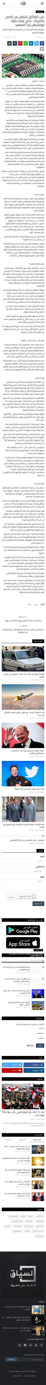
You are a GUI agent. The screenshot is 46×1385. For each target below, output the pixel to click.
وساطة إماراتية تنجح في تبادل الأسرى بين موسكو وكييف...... (16, 968)
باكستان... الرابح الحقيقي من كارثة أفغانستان (27, 840)
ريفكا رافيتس (17, 1231)
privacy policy (17, 1375)
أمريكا (29, 604)
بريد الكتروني (40, 866)
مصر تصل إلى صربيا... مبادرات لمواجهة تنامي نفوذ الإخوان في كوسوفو (23, 630)
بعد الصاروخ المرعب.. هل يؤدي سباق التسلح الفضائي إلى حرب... (24, 713)
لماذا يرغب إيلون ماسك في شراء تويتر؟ (29, 788)
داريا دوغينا (39, 1236)
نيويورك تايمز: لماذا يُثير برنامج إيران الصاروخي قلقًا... (19, 1003)
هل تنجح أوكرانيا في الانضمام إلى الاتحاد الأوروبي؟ (17, 1308)
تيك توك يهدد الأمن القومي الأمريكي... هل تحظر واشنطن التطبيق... (16, 1318)
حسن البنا (7, 1226)
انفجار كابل (29, 1221)
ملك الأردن (39, 1216)
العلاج (23, 1216)
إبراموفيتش (39, 1221)
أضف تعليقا (38, 903)
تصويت (40, 1045)
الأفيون (27, 1231)
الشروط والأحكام (29, 1375)
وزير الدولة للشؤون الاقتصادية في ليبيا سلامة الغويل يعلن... (17, 1171)
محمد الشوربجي (17, 1221)
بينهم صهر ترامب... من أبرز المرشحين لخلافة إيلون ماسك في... (16, 1329)
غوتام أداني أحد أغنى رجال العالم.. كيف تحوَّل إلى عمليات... (17, 1182)
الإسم (42, 856)
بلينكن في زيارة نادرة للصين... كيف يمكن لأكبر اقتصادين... (16, 991)
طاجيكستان (17, 1226)
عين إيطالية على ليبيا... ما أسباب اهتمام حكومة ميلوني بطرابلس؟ (17, 980)
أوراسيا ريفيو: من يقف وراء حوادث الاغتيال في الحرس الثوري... (23, 675)
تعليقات (40, 850)
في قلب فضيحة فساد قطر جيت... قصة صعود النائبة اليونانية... (17, 1147)
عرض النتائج (30, 1045)
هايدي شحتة (29, 1226)
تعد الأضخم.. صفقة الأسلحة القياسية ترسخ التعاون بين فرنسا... (23, 825)
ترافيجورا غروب (13, 1216)
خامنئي (30, 1216)
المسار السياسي (38, 1231)
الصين (36, 604)
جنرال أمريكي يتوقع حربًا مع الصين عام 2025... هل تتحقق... (17, 1194)
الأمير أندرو (39, 1226)
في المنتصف (40, 12)
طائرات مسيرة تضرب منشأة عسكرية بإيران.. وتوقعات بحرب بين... (16, 1159)
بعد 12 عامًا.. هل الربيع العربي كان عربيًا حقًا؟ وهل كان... (23, 1113)
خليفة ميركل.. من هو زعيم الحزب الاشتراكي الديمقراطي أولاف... (27, 751)
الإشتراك (11, 1359)
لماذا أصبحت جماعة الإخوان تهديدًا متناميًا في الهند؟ (23, 620)
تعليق (42, 876)
